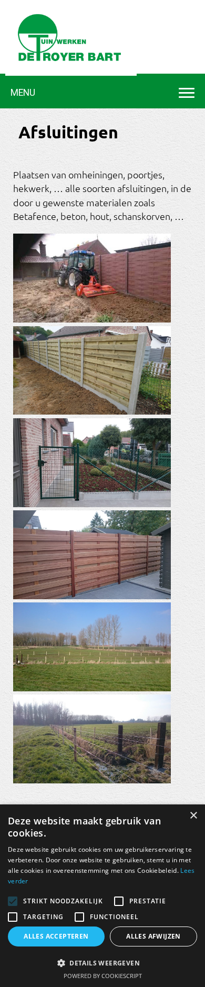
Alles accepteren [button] (56, 936)
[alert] (102, 895)
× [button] (193, 816)
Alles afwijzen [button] (153, 936)
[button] (102, 963)
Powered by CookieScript (103, 976)
